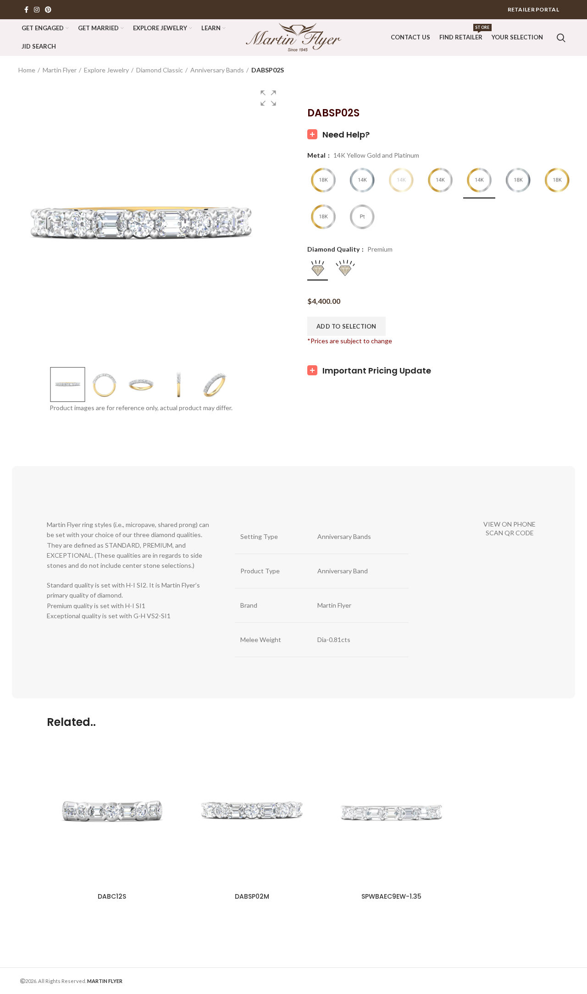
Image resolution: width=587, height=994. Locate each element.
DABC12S (112, 896)
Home (26, 70)
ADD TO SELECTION (346, 326)
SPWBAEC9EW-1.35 (391, 896)
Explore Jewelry (106, 70)
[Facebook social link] (26, 10)
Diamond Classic (159, 70)
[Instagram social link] (36, 10)
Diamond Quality (334, 249)
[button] (268, 98)
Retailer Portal (533, 9)
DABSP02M (252, 896)
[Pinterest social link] (48, 10)
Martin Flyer (60, 70)
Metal (317, 155)
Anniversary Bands (217, 70)
